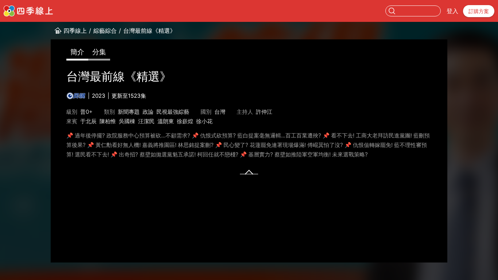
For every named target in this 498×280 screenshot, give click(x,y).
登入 (452, 11)
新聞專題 (129, 111)
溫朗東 (165, 121)
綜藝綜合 (105, 30)
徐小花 (204, 121)
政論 (148, 111)
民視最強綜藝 (172, 111)
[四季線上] (28, 11)
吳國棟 (127, 121)
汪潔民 (146, 121)
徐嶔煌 (185, 121)
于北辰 (88, 121)
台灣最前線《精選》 (149, 30)
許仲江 (264, 111)
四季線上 (75, 30)
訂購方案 (478, 11)
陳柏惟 (108, 121)
